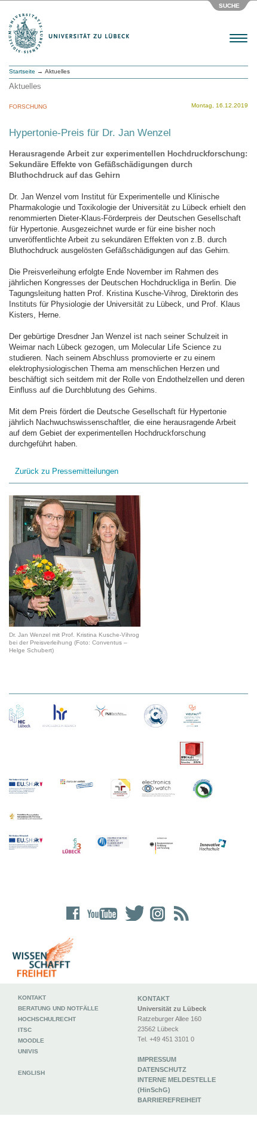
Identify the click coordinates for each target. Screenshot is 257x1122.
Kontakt (32, 997)
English (32, 1072)
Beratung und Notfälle (58, 1008)
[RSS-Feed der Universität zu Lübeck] (179, 921)
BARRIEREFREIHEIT (169, 1099)
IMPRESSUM (156, 1059)
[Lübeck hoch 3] (71, 846)
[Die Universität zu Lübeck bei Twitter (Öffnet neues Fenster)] (131, 921)
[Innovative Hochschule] (212, 845)
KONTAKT (153, 998)
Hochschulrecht (47, 1019)
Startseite (22, 71)
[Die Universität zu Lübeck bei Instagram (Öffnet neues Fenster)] (155, 921)
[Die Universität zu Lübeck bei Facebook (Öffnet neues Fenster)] (73, 921)
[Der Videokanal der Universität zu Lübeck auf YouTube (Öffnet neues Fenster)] (100, 921)
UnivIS (28, 1051)
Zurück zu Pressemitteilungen (66, 471)
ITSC (25, 1030)
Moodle (31, 1040)
